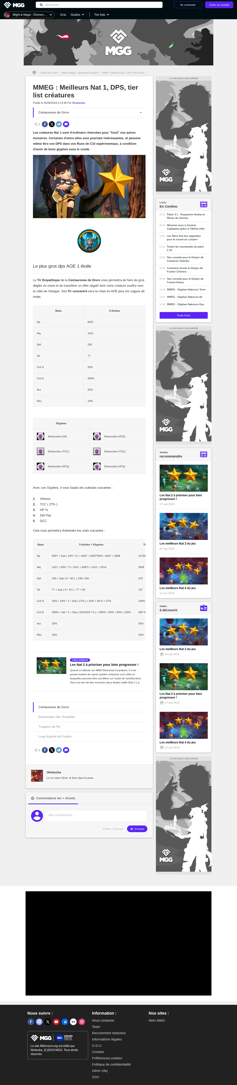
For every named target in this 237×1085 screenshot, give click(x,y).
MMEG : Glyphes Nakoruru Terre (186, 289)
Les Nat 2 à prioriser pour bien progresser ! (104, 665)
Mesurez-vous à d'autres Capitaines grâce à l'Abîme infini (186, 227)
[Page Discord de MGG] (39, 1021)
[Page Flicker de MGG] (73, 1021)
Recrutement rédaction (109, 1033)
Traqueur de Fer (50, 726)
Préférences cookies (107, 1058)
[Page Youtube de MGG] (56, 1021)
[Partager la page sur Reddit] (59, 124)
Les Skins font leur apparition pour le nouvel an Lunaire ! (184, 237)
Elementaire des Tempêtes (57, 717)
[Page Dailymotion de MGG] (64, 1021)
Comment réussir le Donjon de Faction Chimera (185, 270)
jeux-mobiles (80, 660)
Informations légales (107, 1039)
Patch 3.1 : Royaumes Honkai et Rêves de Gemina (186, 216)
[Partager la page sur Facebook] (45, 124)
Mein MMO (157, 1020)
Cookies (98, 1052)
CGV (95, 1077)
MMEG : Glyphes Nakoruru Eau (185, 304)
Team (96, 1027)
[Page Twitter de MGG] (47, 1021)
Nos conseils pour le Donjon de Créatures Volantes (185, 259)
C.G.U (96, 1045)
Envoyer (139, 828)
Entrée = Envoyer (113, 828)
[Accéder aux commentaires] (66, 124)
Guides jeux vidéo (49, 73)
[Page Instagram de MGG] (82, 1021)
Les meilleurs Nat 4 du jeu (178, 588)
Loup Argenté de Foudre (55, 736)
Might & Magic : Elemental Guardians (80, 73)
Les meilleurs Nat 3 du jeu (178, 543)
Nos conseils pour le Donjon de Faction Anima (185, 280)
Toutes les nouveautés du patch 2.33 (185, 248)
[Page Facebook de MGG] (30, 1021)
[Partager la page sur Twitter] (52, 124)
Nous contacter (103, 1020)
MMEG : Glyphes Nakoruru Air (184, 296)
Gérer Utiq (99, 1071)
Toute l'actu (183, 315)
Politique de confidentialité (111, 1064)
